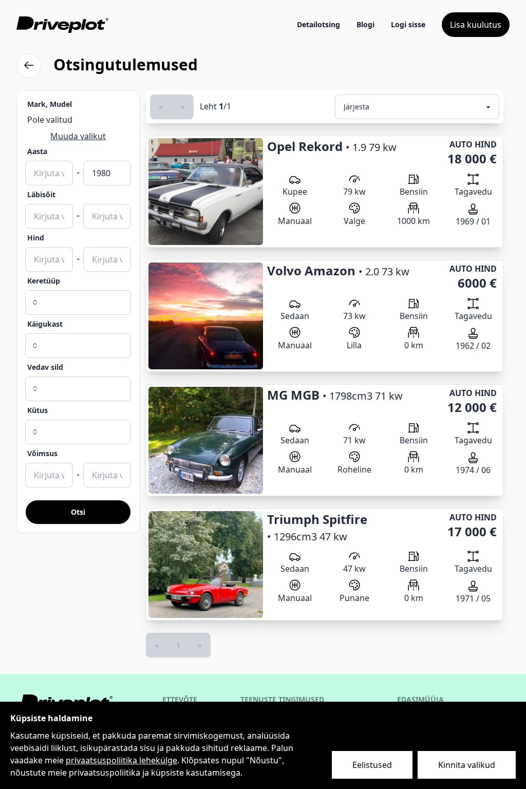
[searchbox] (78, 302)
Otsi (78, 512)
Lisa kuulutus (475, 24)
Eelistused (372, 765)
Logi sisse (408, 24)
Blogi (365, 24)
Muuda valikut (78, 136)
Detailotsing (318, 24)
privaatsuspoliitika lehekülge (121, 760)
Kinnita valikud (466, 765)
